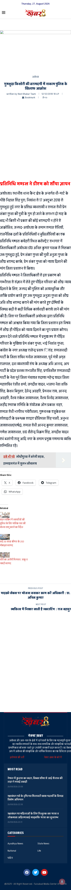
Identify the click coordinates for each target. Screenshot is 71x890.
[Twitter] (35, 872)
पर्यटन (10, 858)
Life (39, 850)
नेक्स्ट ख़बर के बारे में (53, 757)
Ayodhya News (15, 843)
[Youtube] (44, 872)
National (12, 850)
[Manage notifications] (62, 882)
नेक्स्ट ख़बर (35, 735)
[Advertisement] (35, 139)
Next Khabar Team (27, 94)
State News (43, 843)
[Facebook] (26, 872)
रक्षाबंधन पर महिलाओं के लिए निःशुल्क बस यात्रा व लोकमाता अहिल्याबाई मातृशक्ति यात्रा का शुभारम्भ (33, 815)
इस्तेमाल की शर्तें (17, 757)
